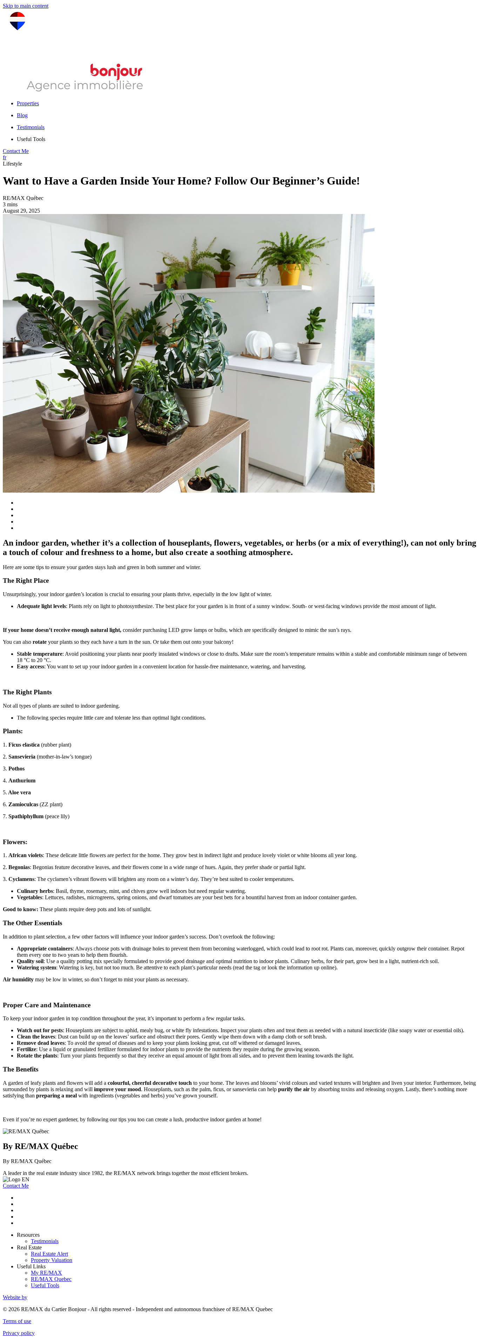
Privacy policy (19, 1333)
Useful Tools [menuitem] (31, 139)
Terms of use (17, 1321)
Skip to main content (25, 6)
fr (4, 157)
